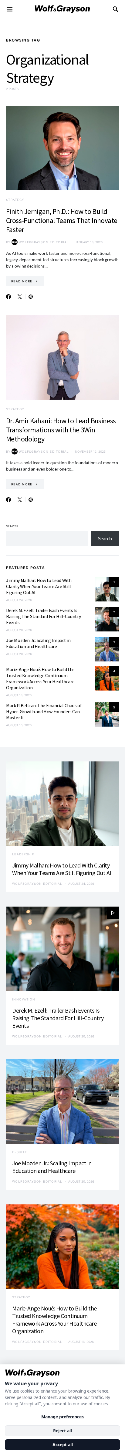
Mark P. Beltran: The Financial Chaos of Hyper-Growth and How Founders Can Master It (44, 711)
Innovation (23, 999)
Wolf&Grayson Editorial (44, 242)
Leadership (23, 854)
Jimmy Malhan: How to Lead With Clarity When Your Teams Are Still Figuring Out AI (39, 586)
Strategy (15, 199)
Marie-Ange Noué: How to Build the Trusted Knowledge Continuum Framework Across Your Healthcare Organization (40, 678)
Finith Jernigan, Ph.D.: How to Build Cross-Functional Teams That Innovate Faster (61, 220)
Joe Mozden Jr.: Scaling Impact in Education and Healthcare (38, 643)
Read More (21, 281)
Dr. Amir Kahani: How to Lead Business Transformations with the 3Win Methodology (61, 430)
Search (12, 526)
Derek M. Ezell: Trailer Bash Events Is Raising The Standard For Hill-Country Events (43, 616)
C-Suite (19, 1152)
